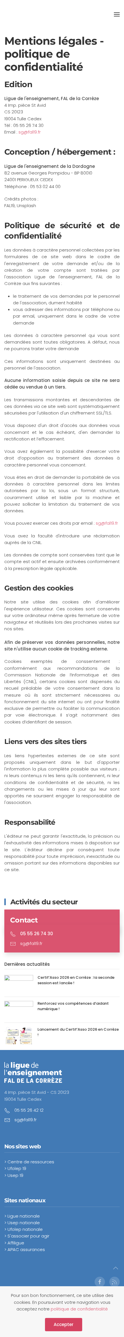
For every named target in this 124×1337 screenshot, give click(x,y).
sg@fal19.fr (29, 132)
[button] (117, 14)
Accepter (64, 1324)
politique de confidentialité (79, 1309)
